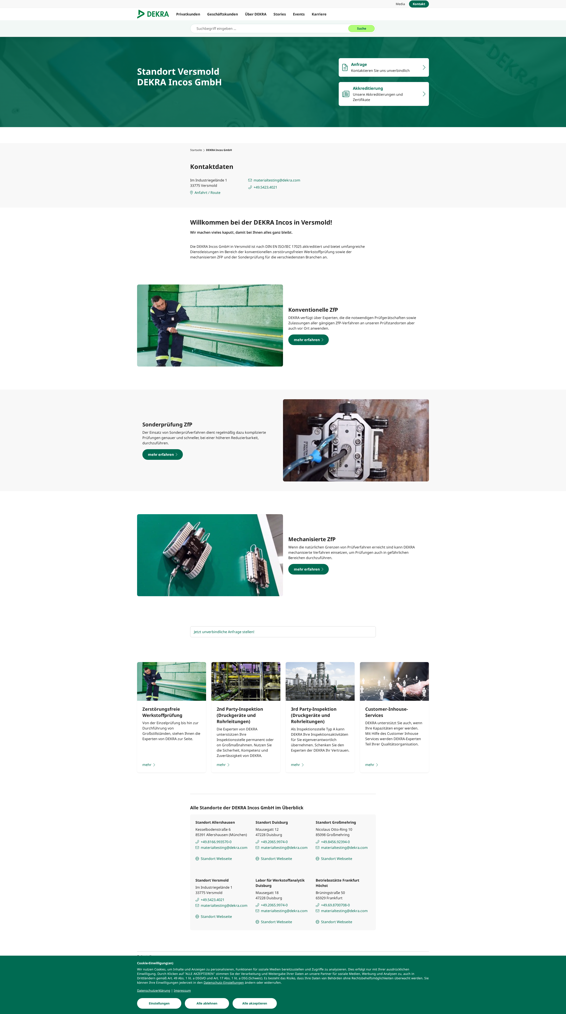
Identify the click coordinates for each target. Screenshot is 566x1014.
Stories (279, 14)
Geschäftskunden (222, 14)
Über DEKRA (255, 14)
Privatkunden (188, 14)
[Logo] (155, 14)
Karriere (319, 14)
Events (299, 14)
